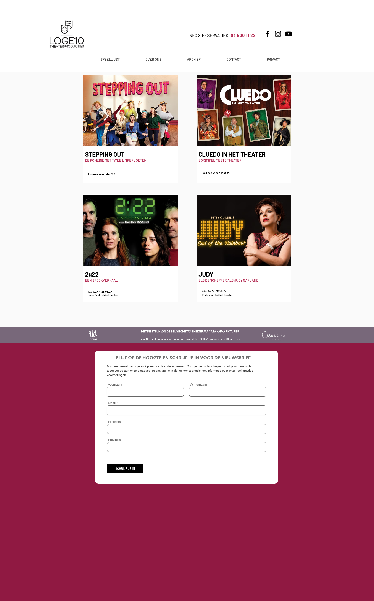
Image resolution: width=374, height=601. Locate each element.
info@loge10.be (230, 338)
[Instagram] (278, 34)
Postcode (114, 421)
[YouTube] (288, 34)
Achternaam (198, 384)
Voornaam (115, 384)
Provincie (114, 439)
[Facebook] (267, 34)
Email (112, 402)
